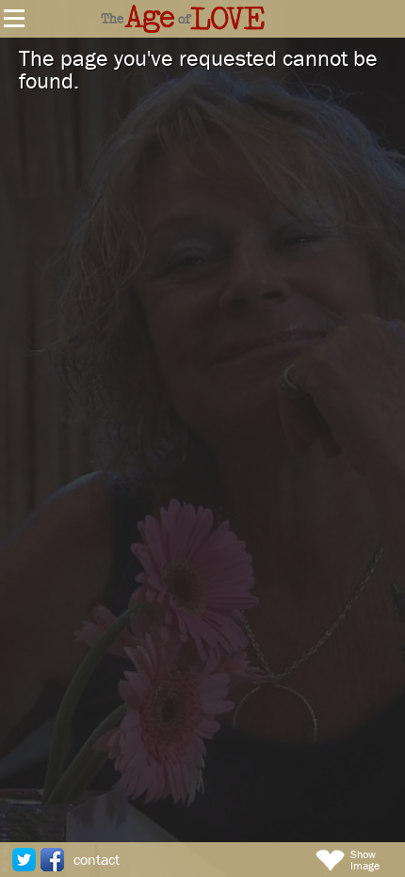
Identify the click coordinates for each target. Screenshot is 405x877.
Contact (96, 859)
